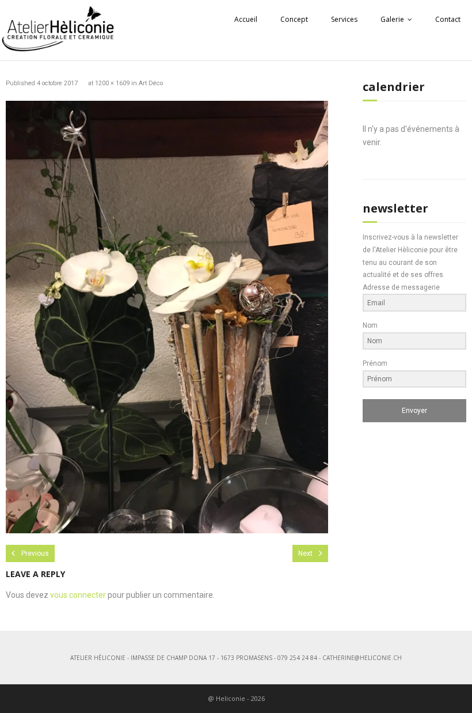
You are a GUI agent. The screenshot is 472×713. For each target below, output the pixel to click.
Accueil (245, 19)
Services (344, 19)
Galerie (392, 19)
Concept (294, 19)
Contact (447, 19)
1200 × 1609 (112, 83)
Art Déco (151, 83)
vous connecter (78, 595)
